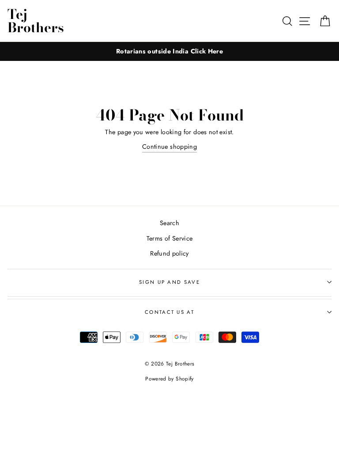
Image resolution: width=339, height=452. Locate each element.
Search (169, 222)
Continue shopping (169, 146)
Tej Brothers (36, 21)
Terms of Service (170, 238)
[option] (169, 51)
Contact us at (169, 312)
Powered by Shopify (169, 378)
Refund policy (169, 253)
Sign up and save (169, 282)
